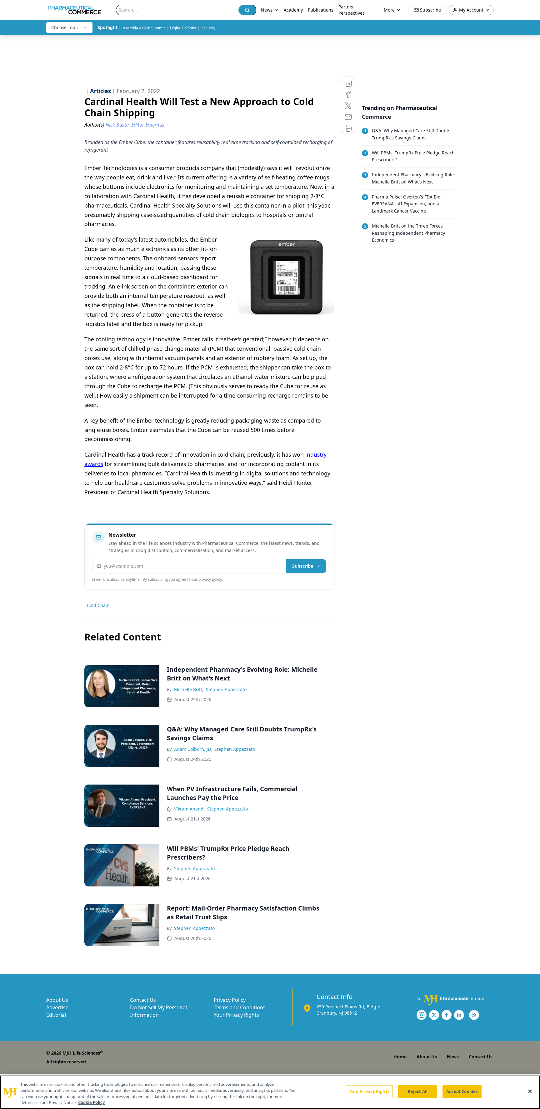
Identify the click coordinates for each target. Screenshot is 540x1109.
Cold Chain (98, 605)
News (453, 1057)
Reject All (418, 1091)
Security (208, 28)
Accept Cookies (462, 1091)
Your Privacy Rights (236, 1014)
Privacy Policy (230, 999)
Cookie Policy (91, 1102)
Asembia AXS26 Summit (144, 28)
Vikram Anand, (189, 809)
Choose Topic (65, 27)
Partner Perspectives (351, 10)
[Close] (530, 1091)
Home (400, 1057)
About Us (57, 999)
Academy (293, 10)
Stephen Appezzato (226, 689)
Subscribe (302, 566)
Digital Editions (183, 28)
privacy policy (210, 579)
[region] (270, 1092)
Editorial (56, 1014)
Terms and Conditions (240, 1007)
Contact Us (143, 999)
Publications (320, 10)
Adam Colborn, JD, (193, 749)
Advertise (57, 1007)
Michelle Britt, (188, 689)
